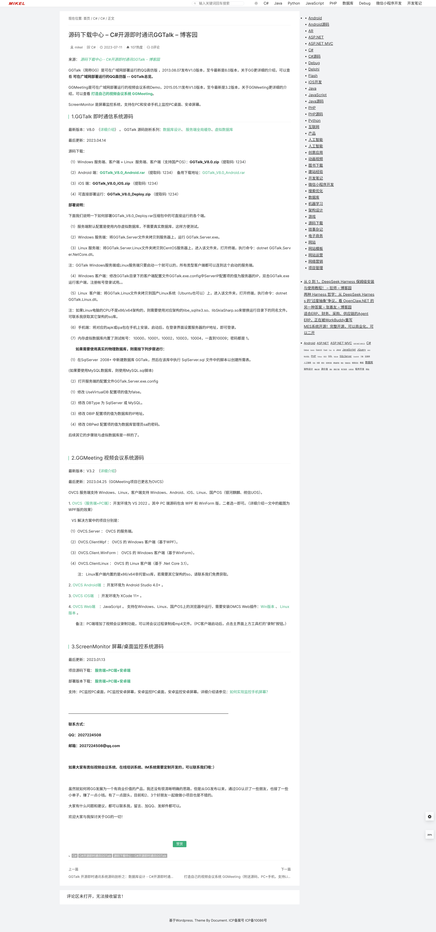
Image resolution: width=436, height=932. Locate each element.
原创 (322, 363)
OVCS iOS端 (84, 596)
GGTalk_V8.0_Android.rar (122, 172)
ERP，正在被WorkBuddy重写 (328, 320)
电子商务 (315, 236)
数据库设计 (172, 129)
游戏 (312, 216)
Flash (313, 75)
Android (315, 18)
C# (266, 3)
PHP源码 (315, 114)
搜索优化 (315, 191)
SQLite (336, 356)
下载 (361, 356)
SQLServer (346, 356)
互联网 (313, 127)
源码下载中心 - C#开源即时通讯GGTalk (140, 856)
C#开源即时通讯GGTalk (95, 856)
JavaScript (315, 3)
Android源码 (318, 24)
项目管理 (315, 268)
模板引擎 (317, 369)
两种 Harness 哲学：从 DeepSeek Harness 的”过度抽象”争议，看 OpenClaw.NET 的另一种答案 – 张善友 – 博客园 (339, 300)
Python (294, 3)
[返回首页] (19, 3)
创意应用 (315, 152)
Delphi (313, 69)
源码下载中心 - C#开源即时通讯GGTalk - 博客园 (120, 59)
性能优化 (347, 363)
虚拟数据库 (224, 129)
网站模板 (315, 248)
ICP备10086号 (256, 920)
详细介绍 (107, 129)
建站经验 (315, 171)
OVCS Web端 (84, 606)
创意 (318, 363)
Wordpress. (185, 920)
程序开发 (359, 369)
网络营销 (315, 261)
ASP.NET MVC (320, 43)
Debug (364, 3)
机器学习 (315, 203)
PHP (333, 3)
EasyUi (319, 350)
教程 (362, 363)
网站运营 (315, 255)
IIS (334, 350)
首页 (86, 18)
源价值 (324, 369)
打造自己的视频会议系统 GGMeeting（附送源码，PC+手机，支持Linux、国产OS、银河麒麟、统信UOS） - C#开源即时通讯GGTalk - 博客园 (237, 877)
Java (278, 3)
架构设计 (315, 210)
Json (368, 350)
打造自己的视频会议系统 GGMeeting (121, 93)
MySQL (306, 356)
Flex (330, 350)
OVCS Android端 (87, 585)
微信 (342, 363)
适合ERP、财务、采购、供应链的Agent (336, 313)
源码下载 (315, 223)
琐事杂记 (315, 229)
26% (429, 835)
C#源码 (314, 56)
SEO (325, 356)
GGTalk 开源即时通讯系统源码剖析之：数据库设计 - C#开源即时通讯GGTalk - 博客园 (121, 877)
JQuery (361, 349)
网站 (312, 242)
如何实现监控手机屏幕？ (251, 692)
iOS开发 (315, 82)
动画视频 (315, 159)
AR (310, 31)
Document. (219, 920)
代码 (314, 363)
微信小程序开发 (389, 3)
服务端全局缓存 (198, 129)
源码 (330, 369)
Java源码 (316, 101)
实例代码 (329, 363)
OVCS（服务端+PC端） (90, 503)
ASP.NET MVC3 (359, 344)
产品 (312, 133)
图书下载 (315, 165)
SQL (330, 356)
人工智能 (315, 139)
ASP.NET (316, 37)
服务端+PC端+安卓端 (112, 670)
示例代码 (351, 369)
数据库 (347, 3)
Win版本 (267, 606)
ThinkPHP (356, 356)
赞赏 (179, 844)
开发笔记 (414, 3)
